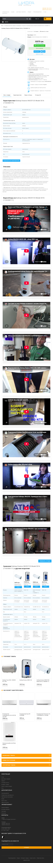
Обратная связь (5, 802)
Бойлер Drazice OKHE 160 (26, 680)
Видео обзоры (28, 95)
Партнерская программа (7, 796)
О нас (3, 777)
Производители (37, 11)
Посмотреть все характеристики (11, 160)
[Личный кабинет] (29, 18)
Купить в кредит (40, 45)
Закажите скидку (39, 43)
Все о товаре (7, 95)
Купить (37, 51)
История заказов (5, 809)
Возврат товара (5, 784)
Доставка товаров (6, 778)
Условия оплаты (5, 782)
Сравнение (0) (5, 11)
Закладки (4, 811)
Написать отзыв (44, 31)
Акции (3, 798)
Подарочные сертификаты (8, 795)
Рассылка (4, 813)
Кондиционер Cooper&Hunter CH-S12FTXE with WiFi (9, 715)
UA (38, 18)
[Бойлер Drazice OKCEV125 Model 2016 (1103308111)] (13, 45)
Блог (3, 788)
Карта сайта (4, 800)
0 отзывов (36, 31)
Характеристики (17, 95)
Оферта (3, 780)
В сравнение (44, 51)
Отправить (26, 847)
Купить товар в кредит (7, 786)
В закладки (42, 51)
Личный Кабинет (5, 807)
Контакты (4, 13)
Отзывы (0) (38, 95)
